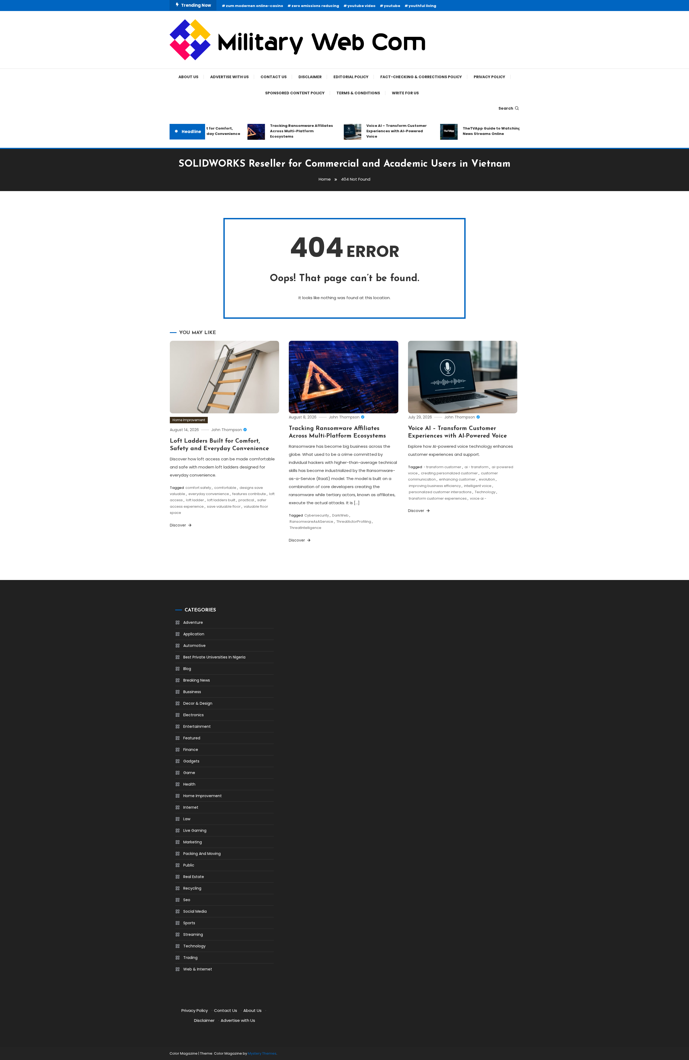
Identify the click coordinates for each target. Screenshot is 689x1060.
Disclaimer (310, 77)
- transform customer (442, 467)
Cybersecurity (316, 515)
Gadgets (191, 761)
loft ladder (195, 500)
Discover (178, 525)
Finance (190, 749)
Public (188, 865)
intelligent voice (477, 485)
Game (189, 772)
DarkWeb (340, 515)
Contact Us (274, 77)
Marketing (192, 842)
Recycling (192, 888)
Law (186, 819)
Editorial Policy (350, 77)
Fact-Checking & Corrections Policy (421, 77)
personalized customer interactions (440, 492)
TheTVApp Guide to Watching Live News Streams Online (483, 131)
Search (505, 108)
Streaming (193, 934)
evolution (487, 479)
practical (246, 500)
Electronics (193, 715)
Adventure (193, 622)
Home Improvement (189, 420)
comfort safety (198, 487)
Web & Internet (197, 969)
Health (189, 784)
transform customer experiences (438, 498)
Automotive (194, 645)
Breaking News (196, 680)
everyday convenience (208, 493)
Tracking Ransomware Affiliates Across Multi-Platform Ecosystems (288, 131)
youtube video (361, 5)
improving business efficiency (435, 485)
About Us (188, 77)
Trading (190, 957)
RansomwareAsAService (311, 521)
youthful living (422, 5)
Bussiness (192, 691)
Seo (186, 900)
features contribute (249, 493)
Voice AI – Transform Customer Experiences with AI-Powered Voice (384, 131)
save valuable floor (224, 506)
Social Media (195, 911)
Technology (485, 492)
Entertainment (197, 726)
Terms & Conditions (358, 93)
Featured (191, 738)
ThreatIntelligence (305, 527)
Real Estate (193, 876)
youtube (392, 5)
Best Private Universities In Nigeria (214, 657)
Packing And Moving (202, 853)
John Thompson (226, 429)
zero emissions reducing (315, 5)
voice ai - (478, 498)
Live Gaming (194, 830)
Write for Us (405, 93)
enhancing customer (457, 479)
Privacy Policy (489, 77)
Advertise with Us (229, 77)
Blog (187, 668)
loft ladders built (221, 500)
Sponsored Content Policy (295, 93)
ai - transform (476, 467)
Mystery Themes (262, 1053)
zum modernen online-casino (254, 5)
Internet (190, 807)
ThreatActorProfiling (353, 521)
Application (193, 634)
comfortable (225, 487)
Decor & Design (197, 703)
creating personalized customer (449, 473)
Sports (189, 923)
